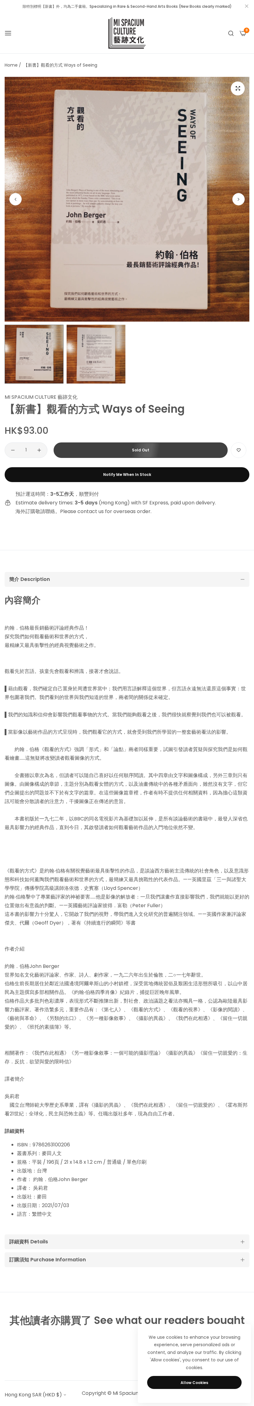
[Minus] (12, 450)
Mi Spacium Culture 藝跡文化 (41, 397)
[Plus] (39, 450)
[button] (238, 199)
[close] (246, 6)
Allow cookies (194, 1382)
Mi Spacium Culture (136, 1393)
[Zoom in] (238, 88)
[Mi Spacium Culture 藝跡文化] (127, 33)
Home (11, 65)
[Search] (231, 33)
